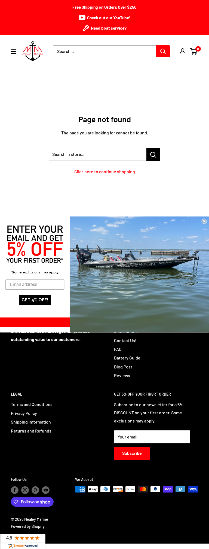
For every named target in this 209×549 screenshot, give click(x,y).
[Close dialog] (204, 221)
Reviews (122, 375)
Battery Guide (127, 357)
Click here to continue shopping (104, 171)
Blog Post (123, 366)
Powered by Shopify (28, 526)
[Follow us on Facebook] (15, 490)
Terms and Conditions (32, 404)
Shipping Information (31, 421)
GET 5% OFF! (34, 300)
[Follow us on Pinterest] (35, 490)
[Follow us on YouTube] (46, 490)
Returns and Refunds (31, 430)
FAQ (117, 349)
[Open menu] (13, 51)
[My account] (182, 51)
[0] (193, 51)
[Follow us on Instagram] (25, 490)
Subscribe (132, 453)
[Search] (163, 51)
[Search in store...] (153, 154)
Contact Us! (125, 340)
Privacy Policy (24, 413)
